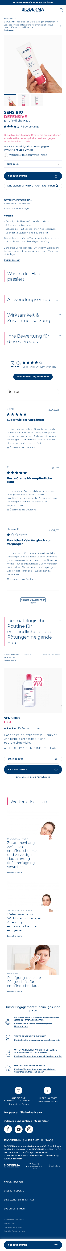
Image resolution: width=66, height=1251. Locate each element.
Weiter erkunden (28, 801)
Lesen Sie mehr (14, 872)
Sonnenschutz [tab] (51, 654)
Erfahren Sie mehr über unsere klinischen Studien (38, 1056)
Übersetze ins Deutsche (23, 447)
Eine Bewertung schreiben (33, 376)
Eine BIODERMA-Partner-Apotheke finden (31, 186)
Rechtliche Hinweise (14, 1219)
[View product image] (33, 64)
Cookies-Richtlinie (12, 1227)
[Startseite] (33, 10)
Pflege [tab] (28, 654)
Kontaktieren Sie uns (18, 1104)
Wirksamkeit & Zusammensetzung (28, 317)
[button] (60, 706)
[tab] (13, 657)
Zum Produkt (15, 759)
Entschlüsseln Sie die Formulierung (33, 777)
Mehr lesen (14, 574)
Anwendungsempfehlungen (34, 299)
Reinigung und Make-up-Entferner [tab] (12, 657)
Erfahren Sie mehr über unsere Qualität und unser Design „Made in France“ (35, 1070)
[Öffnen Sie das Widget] (33, 1245)
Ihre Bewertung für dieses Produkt (28, 338)
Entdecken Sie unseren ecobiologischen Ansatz (37, 1040)
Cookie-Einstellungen (14, 1231)
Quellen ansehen (12, 260)
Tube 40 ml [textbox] (13, 164)
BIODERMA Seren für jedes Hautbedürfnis (33, 2)
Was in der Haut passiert (24, 276)
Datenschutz (10, 1223)
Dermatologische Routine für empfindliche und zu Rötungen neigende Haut (30, 631)
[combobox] (33, 164)
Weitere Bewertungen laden (33, 600)
